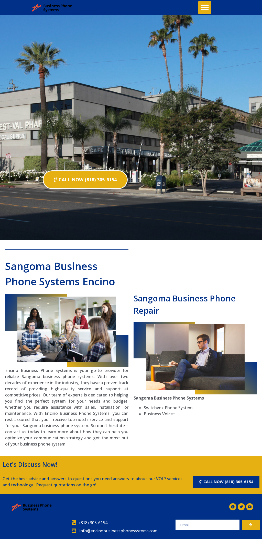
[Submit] (251, 525)
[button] (204, 7)
